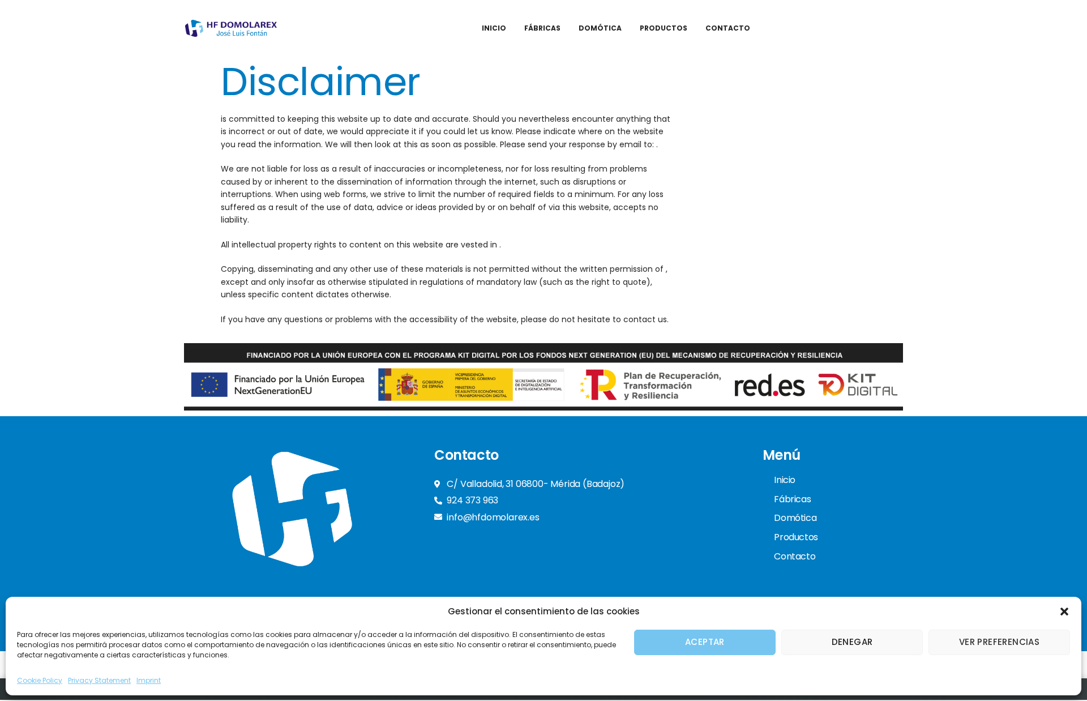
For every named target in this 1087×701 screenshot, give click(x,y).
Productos (663, 28)
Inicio (494, 28)
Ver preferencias (999, 642)
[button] (1064, 611)
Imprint (148, 680)
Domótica (600, 28)
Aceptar (705, 642)
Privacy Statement (99, 680)
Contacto (727, 28)
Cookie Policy (39, 680)
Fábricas (542, 28)
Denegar (852, 642)
